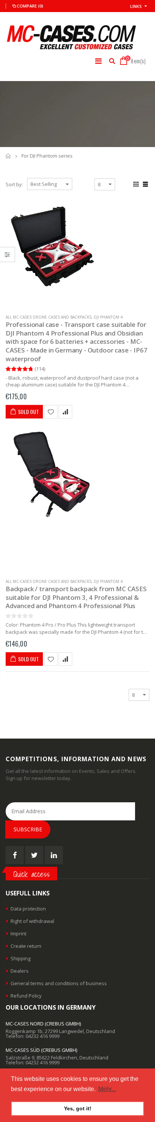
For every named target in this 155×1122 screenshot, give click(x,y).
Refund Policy (26, 995)
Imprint (18, 933)
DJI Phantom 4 (108, 317)
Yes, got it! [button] (77, 1108)
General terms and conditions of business (59, 983)
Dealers (20, 970)
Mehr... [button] (107, 1089)
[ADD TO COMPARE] (65, 411)
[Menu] (98, 61)
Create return (26, 946)
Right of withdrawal (32, 921)
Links (136, 6)
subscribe (28, 829)
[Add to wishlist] (51, 411)
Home (8, 155)
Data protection (28, 908)
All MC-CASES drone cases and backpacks (48, 317)
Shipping (20, 958)
